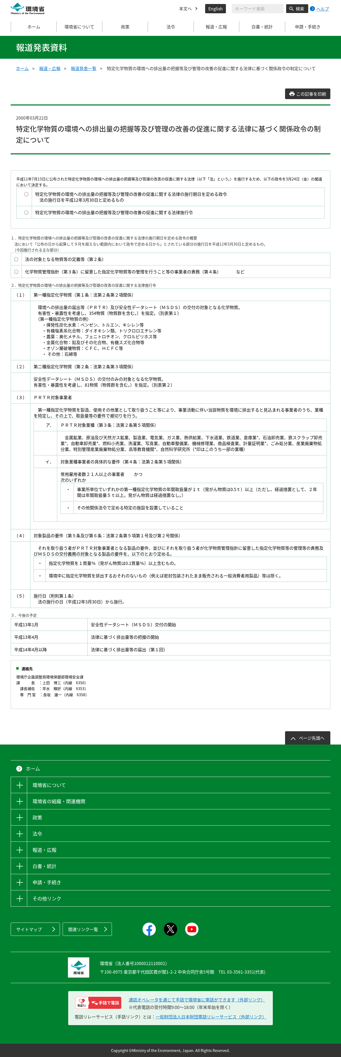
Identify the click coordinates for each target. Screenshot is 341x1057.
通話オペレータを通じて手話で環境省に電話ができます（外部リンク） (197, 999)
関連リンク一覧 (83, 929)
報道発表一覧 (83, 68)
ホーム (33, 26)
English (215, 8)
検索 (300, 8)
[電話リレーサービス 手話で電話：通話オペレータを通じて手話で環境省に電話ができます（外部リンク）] (98, 1002)
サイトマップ (29, 929)
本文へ (185, 8)
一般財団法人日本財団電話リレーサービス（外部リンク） (211, 1016)
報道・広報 (49, 68)
